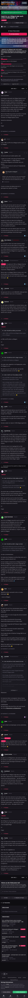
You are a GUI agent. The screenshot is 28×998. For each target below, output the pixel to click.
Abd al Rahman (7, 240)
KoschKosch (7, 771)
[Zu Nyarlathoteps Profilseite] (2, 431)
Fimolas (4, 466)
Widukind (6, 301)
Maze (5, 588)
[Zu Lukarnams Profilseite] (2, 289)
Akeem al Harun (5, 923)
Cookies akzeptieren (20, 992)
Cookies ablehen (6, 992)
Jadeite (3, 930)
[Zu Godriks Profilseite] (2, 407)
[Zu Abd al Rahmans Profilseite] (2, 241)
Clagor (4, 26)
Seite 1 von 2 (13, 88)
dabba (5, 352)
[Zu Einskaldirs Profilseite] (2, 261)
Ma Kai (5, 793)
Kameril (6, 604)
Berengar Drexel (5, 957)
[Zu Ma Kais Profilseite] (2, 794)
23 (25, 63)
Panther (6, 152)
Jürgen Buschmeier (8, 516)
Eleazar (6, 201)
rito (2, 939)
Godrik (5, 406)
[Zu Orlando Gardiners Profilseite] (2, 755)
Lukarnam (6, 288)
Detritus (3, 948)
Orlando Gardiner (8, 754)
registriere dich (15, 84)
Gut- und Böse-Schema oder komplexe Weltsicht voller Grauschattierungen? (11, 921)
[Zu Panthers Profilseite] (2, 153)
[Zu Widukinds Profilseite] (2, 302)
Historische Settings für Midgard (10, 929)
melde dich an (6, 84)
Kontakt (19, 977)
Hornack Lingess (5, 925)
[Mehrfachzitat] (2, 135)
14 (25, 58)
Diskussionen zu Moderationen (13, 708)
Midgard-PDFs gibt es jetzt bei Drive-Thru (13, 12)
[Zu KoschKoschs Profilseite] (2, 772)
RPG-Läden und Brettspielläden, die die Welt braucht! (10, 946)
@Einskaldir (7, 738)
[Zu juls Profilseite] (2, 140)
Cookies (24, 977)
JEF (2, 951)
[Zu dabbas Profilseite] (2, 353)
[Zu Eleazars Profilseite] (2, 202)
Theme (11, 979)
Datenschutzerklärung (12, 977)
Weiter (23, 88)
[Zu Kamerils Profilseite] (2, 605)
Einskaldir (6, 260)
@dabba (3, 741)
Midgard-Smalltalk (14, 26)
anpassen (7, 987)
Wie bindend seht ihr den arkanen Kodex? (10, 937)
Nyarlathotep (7, 430)
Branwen (4, 960)
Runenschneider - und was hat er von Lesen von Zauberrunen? (14, 955)
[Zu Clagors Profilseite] (2, 26)
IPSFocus (16, 979)
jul (4, 139)
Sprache (3, 977)
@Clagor (3, 264)
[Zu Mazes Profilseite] (2, 589)
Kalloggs (4, 942)
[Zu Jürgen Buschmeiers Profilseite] (2, 517)
